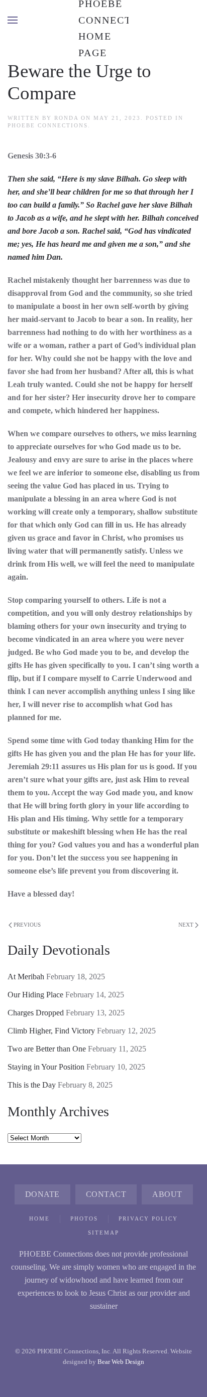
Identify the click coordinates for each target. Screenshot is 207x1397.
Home (39, 1218)
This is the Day (32, 1085)
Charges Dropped (36, 1012)
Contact (106, 1194)
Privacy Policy (148, 1218)
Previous (27, 925)
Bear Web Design (120, 1361)
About (167, 1194)
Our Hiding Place (35, 994)
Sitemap (103, 1233)
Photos (84, 1218)
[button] (13, 20)
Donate (42, 1194)
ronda (66, 118)
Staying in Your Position (46, 1067)
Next (185, 925)
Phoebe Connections (48, 125)
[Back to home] (103, 20)
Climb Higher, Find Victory (51, 1030)
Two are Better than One (47, 1048)
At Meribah (26, 976)
